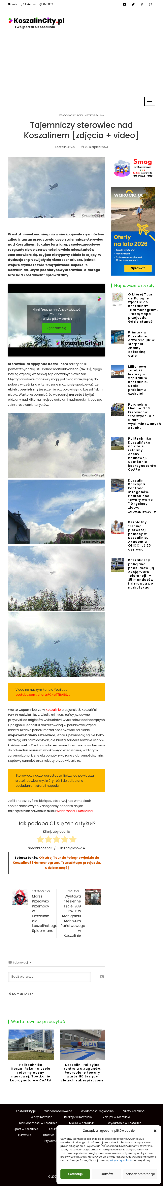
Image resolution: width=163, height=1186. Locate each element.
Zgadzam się (56, 327)
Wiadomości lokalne (58, 1111)
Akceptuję (75, 1174)
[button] (155, 1131)
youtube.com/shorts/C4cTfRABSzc (43, 694)
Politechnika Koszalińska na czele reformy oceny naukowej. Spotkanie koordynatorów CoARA (31, 1072)
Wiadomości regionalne (97, 1111)
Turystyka (24, 1135)
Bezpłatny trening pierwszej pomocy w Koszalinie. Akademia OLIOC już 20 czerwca (139, 536)
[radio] (40, 839)
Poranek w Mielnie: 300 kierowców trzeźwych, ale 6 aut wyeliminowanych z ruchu (144, 416)
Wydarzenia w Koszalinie (124, 1123)
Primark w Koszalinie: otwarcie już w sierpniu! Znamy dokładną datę (141, 344)
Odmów (107, 1174)
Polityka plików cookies (56, 319)
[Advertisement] (81, 66)
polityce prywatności (121, 1160)
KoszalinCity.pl (26, 1111)
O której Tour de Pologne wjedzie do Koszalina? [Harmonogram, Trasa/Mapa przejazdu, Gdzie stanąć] (143, 308)
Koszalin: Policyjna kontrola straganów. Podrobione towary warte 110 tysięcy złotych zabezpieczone (82, 1072)
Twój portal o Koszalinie (35, 27)
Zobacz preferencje (140, 1174)
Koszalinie (53, 709)
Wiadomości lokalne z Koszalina (81, 115)
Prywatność (53, 1141)
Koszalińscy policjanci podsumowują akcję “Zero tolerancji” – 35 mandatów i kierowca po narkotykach (141, 574)
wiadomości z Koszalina (74, 811)
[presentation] (12, 1059)
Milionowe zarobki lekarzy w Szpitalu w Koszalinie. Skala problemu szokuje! (138, 380)
